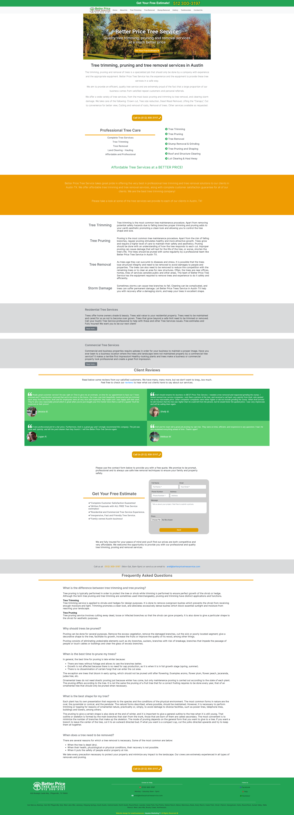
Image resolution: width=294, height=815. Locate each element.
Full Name (155, 483)
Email (181, 483)
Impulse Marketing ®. (153, 813)
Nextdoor (246, 796)
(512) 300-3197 (112, 566)
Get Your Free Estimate (146, 51)
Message (154, 500)
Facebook (246, 787)
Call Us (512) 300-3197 (146, 117)
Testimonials (186, 10)
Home (115, 10)
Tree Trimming (135, 10)
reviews (129, 382)
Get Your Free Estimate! (153, 3)
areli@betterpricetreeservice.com (183, 566)
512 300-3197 (186, 3)
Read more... (91, 329)
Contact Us (198, 10)
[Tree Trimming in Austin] (100, 10)
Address (173, 492)
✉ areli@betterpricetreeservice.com (147, 795)
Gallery (175, 10)
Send (179, 530)
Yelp (246, 791)
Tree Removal (149, 10)
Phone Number (157, 492)
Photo (153, 516)
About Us (123, 10)
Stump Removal (163, 10)
